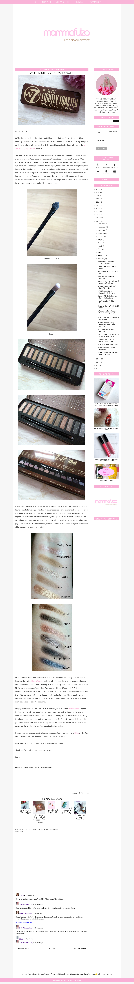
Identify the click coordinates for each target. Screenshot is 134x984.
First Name (99, 133)
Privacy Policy (95, 2)
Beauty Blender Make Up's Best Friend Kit (107, 287)
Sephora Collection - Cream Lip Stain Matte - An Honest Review (106, 459)
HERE (76, 733)
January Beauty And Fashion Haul (108, 267)
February (101, 255)
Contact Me (46, 2)
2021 (97, 205)
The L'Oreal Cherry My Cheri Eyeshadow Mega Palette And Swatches (39, 819)
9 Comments (54, 829)
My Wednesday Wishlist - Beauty (106, 302)
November (102, 227)
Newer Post (23, 948)
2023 (97, 199)
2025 (97, 192)
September (102, 233)
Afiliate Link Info (63, 2)
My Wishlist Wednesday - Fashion (106, 277)
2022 (97, 202)
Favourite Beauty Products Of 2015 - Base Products (108, 335)
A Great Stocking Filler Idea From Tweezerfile (25, 811)
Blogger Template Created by (67, 980)
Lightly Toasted (37, 681)
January (101, 259)
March (100, 252)
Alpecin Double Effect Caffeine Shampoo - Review (106, 429)
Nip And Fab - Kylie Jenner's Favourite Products (107, 297)
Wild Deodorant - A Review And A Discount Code (66, 811)
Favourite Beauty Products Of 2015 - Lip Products (108, 282)
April (99, 249)
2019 (97, 211)
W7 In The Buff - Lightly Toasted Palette (106, 262)
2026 (97, 189)
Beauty (22, 831)
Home (35, 2)
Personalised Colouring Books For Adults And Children (106, 324)
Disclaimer (80, 2)
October (101, 230)
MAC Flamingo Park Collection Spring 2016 (106, 292)
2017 (97, 218)
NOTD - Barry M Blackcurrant (108, 344)
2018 (97, 215)
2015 (97, 359)
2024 (97, 196)
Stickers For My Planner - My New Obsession (107, 353)
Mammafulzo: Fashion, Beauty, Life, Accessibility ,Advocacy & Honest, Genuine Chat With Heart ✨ (63, 974)
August (100, 236)
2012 (97, 368)
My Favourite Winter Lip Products (106, 348)
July (99, 239)
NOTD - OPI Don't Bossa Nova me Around (108, 318)
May (99, 246)
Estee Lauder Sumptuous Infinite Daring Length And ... (108, 313)
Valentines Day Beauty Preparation (80, 817)
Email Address (101, 140)
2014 (97, 362)
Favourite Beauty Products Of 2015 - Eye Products (108, 307)
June (100, 243)
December (101, 224)
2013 (97, 365)
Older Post (80, 948)
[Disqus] (51, 864)
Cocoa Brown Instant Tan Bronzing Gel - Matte (106, 340)
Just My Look (73, 708)
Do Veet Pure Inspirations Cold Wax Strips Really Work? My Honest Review (106, 404)
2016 (97, 221)
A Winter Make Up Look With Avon (108, 272)
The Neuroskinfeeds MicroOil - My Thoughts (53, 811)
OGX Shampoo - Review (106, 480)
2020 (97, 208)
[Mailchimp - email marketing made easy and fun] (114, 149)
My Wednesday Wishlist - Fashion (106, 330)
